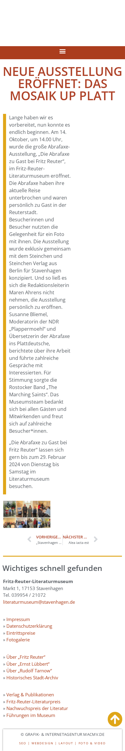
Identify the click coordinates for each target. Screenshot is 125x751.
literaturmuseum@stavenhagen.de (39, 602)
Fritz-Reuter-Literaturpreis (33, 701)
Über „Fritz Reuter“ (25, 657)
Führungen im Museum (30, 715)
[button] (63, 51)
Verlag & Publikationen (30, 694)
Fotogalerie (18, 640)
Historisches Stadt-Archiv (32, 677)
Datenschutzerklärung (29, 626)
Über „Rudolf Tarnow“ (29, 670)
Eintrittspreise (20, 633)
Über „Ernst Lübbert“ (27, 664)
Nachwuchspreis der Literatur (37, 708)
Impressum (18, 619)
